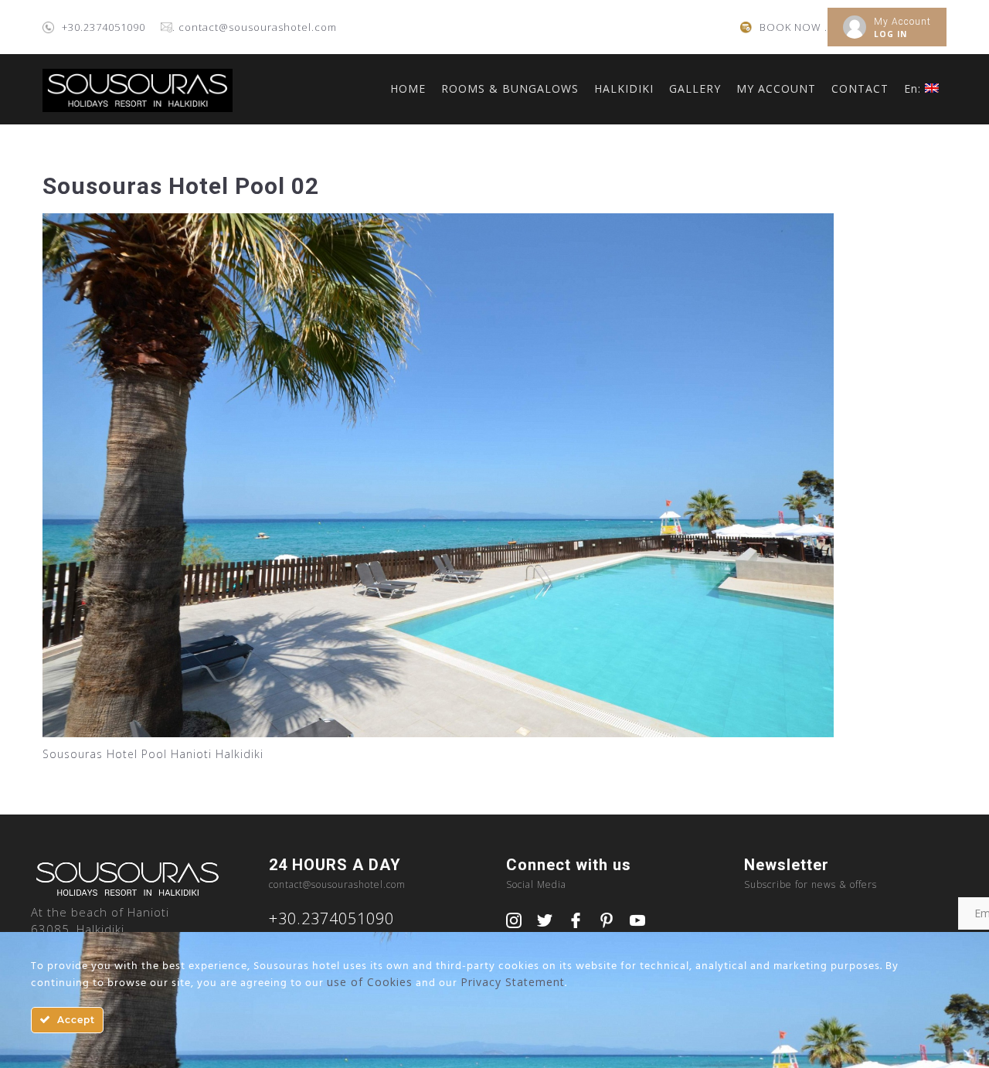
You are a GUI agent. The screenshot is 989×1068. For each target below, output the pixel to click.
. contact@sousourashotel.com (254, 27)
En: (914, 88)
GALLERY (695, 88)
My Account (902, 21)
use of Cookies (370, 981)
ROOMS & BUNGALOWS (510, 88)
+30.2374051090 (103, 27)
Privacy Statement (513, 981)
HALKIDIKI (624, 88)
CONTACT (860, 88)
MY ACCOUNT (776, 88)
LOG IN (890, 34)
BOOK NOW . (794, 27)
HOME (408, 88)
